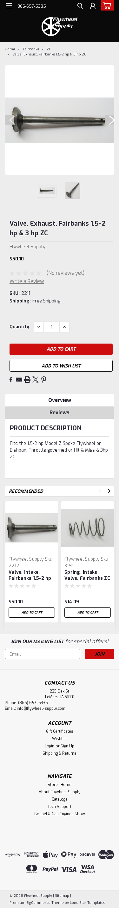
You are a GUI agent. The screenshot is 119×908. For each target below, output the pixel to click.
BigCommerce (38, 902)
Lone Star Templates (87, 902)
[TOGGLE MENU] (8, 6)
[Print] (27, 379)
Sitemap (62, 895)
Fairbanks (31, 49)
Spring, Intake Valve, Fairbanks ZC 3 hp (87, 575)
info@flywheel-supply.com (41, 708)
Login (49, 746)
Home (10, 49)
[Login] (93, 6)
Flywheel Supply (26, 559)
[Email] (19, 379)
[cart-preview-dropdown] (106, 5)
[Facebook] (11, 379)
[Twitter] (35, 379)
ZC (49, 49)
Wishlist (59, 738)
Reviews (59, 412)
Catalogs (60, 799)
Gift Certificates (59, 731)
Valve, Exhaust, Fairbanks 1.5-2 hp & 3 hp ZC (49, 54)
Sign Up (67, 746)
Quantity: (20, 327)
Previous (9, 120)
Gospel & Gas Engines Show (59, 814)
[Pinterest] (44, 379)
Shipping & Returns (59, 753)
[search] (80, 6)
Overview (59, 400)
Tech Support (59, 806)
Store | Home (59, 784)
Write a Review (27, 281)
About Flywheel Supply (59, 792)
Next (109, 120)
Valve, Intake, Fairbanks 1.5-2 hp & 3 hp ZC (30, 575)
